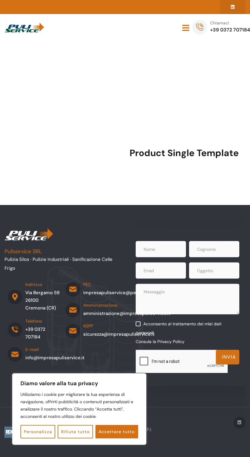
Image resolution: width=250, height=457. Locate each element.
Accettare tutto (116, 431)
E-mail (32, 349)
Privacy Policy (170, 341)
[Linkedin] (232, 7)
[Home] (24, 28)
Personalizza (38, 431)
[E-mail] (15, 354)
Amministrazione (100, 305)
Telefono (33, 321)
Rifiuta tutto (75, 431)
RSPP (88, 326)
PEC (87, 284)
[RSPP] (73, 331)
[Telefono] (15, 329)
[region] (79, 409)
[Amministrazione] (73, 310)
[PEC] (73, 289)
